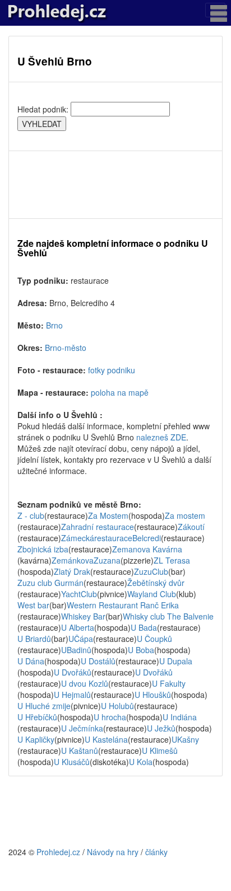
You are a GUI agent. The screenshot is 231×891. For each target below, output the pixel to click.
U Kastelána (106, 739)
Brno (54, 325)
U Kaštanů (79, 750)
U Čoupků (154, 638)
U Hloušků (153, 694)
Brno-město (65, 347)
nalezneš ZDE (161, 437)
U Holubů (117, 705)
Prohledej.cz (58, 851)
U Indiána (180, 717)
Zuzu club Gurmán (50, 582)
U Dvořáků (72, 672)
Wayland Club (151, 593)
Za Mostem (108, 515)
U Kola (141, 761)
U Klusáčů (72, 761)
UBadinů (76, 649)
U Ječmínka (82, 728)
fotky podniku (111, 370)
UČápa (80, 638)
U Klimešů (160, 750)
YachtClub (79, 593)
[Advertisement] (115, 185)
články (156, 851)
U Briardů (34, 638)
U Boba (141, 649)
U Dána (30, 661)
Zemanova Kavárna (147, 549)
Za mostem (185, 515)
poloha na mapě (120, 392)
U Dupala (175, 661)
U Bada (144, 627)
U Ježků (161, 728)
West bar (33, 605)
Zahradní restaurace (97, 526)
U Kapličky (35, 739)
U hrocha (110, 717)
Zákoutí (191, 526)
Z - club (30, 515)
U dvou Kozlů (84, 683)
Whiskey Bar (83, 616)
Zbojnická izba (42, 549)
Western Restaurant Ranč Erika (123, 605)
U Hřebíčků (37, 717)
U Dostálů (98, 661)
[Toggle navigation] (215, 10)
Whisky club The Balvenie (168, 616)
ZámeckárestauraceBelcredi (111, 537)
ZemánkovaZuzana (86, 560)
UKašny (185, 739)
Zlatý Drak (72, 571)
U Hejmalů (72, 694)
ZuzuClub (151, 571)
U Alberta (77, 627)
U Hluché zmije (44, 705)
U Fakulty (169, 683)
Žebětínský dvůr (155, 582)
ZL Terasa (172, 560)
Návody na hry (112, 851)
